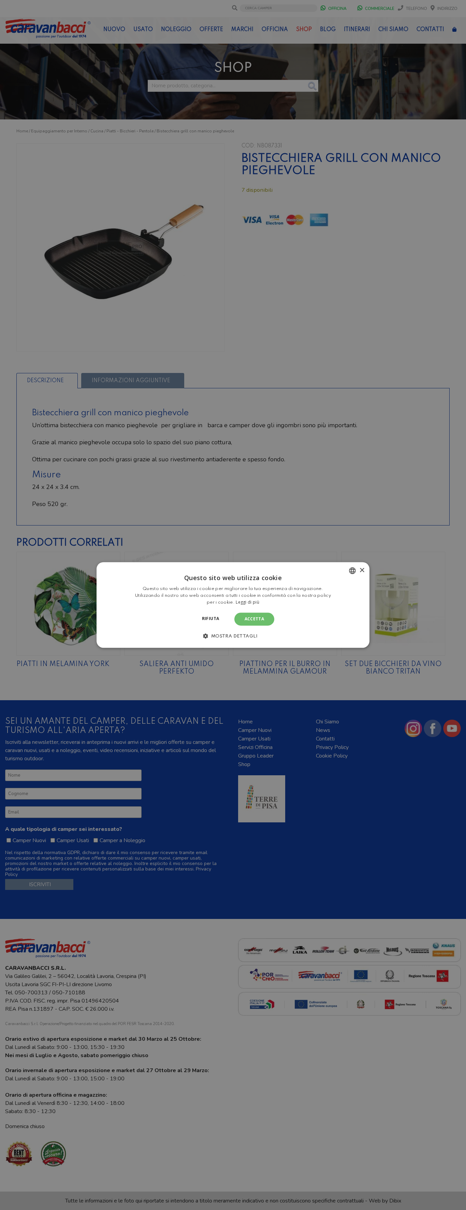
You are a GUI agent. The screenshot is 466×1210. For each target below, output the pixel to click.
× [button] (361, 570)
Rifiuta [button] (210, 618)
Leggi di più (247, 602)
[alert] (233, 605)
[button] (233, 636)
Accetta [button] (254, 619)
